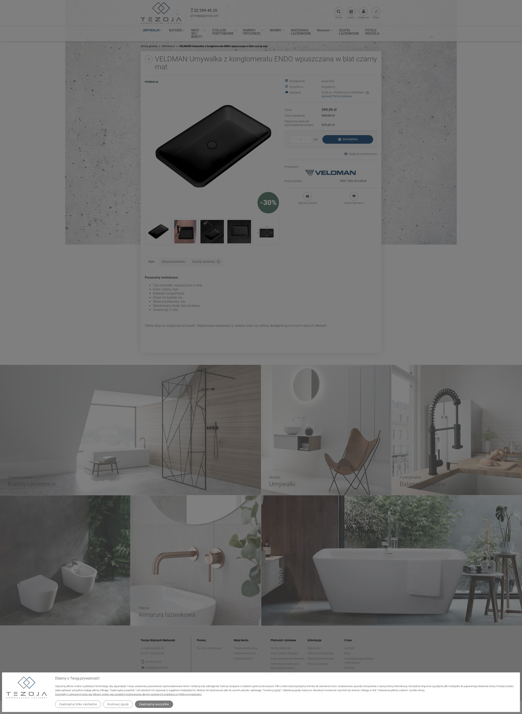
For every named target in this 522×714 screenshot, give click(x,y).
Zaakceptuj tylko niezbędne (78, 704)
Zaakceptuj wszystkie (154, 704)
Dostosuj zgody (118, 704)
